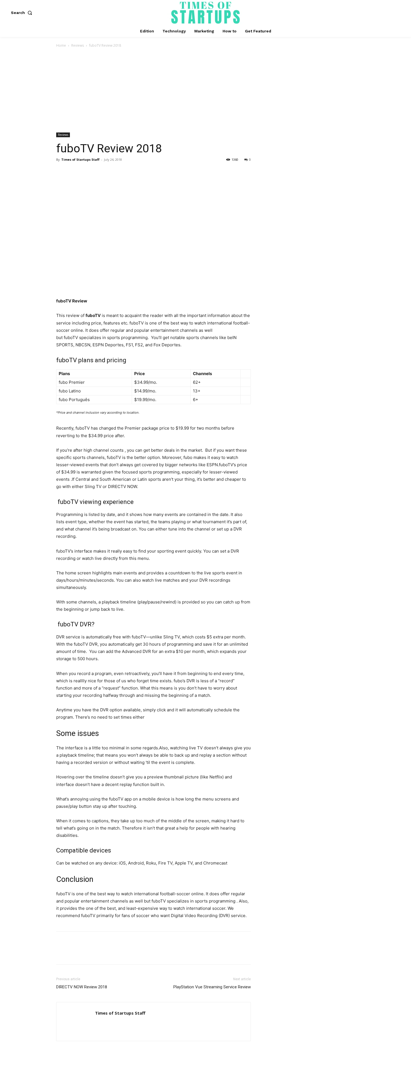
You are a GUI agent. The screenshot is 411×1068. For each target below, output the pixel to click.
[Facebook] (61, 172)
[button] (22, 12)
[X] (74, 172)
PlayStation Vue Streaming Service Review (212, 986)
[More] (113, 172)
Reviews (77, 45)
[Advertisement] (205, 90)
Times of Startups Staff (80, 159)
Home (61, 45)
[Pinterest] (87, 172)
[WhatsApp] (100, 172)
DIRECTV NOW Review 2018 (81, 986)
